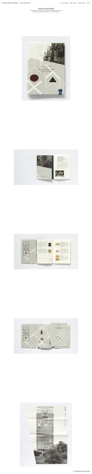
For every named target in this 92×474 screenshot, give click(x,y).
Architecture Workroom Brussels (82, 471)
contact (88, 2)
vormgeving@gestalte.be (25, 2)
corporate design (81, 2)
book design (65, 2)
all (60, 2)
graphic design (73, 2)
